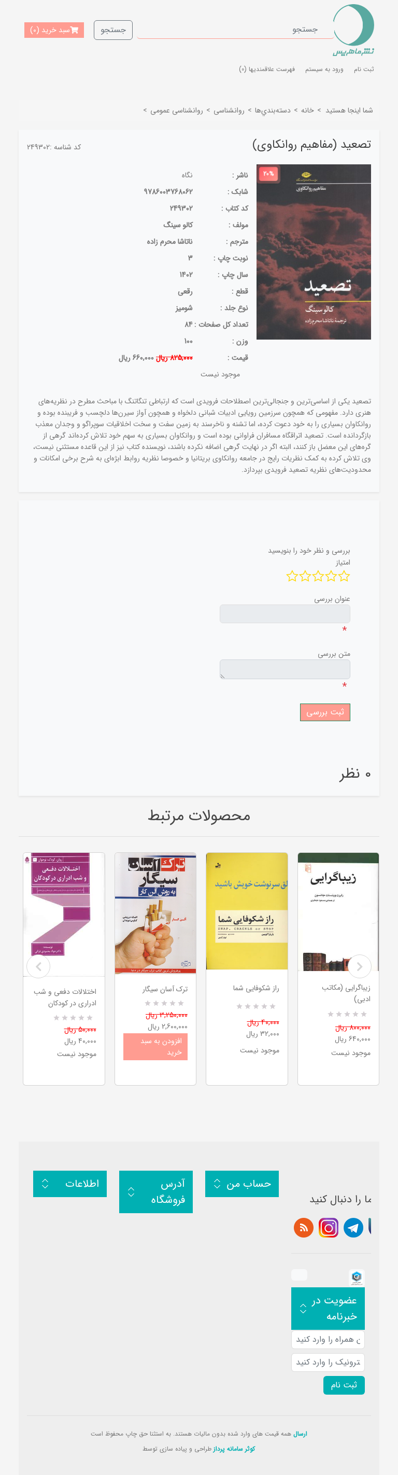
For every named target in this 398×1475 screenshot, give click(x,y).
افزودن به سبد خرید (161, 1046)
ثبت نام (364, 69)
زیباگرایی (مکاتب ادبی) (346, 993)
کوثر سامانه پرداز (234, 1449)
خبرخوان (304, 1228)
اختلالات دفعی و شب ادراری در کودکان (65, 997)
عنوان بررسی (332, 599)
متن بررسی (334, 653)
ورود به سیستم (324, 69)
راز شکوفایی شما (256, 988)
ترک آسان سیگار (165, 989)
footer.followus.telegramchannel (353, 1228)
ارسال (300, 1434)
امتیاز (343, 562)
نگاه (187, 175)
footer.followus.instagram (328, 1228)
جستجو (113, 29)
